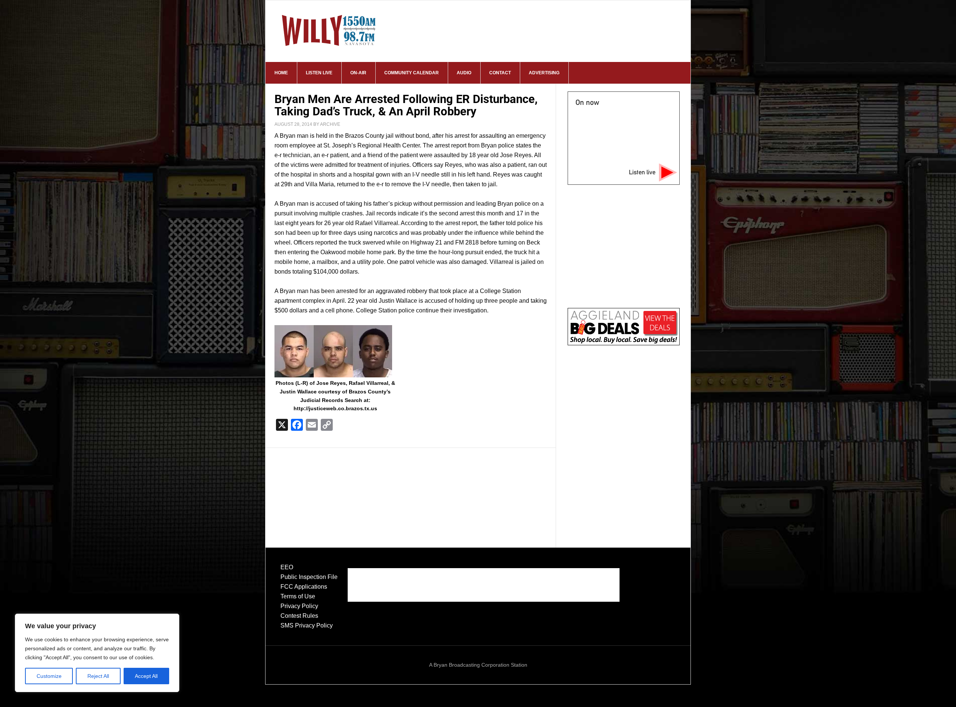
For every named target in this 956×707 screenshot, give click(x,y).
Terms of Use (297, 596)
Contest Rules (299, 616)
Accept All (146, 676)
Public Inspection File (309, 577)
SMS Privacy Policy (306, 625)
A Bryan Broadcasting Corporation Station (478, 665)
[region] (97, 653)
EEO (286, 567)
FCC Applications (303, 586)
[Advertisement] (410, 490)
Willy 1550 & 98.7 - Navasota (329, 30)
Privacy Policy (299, 606)
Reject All (98, 676)
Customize (49, 676)
